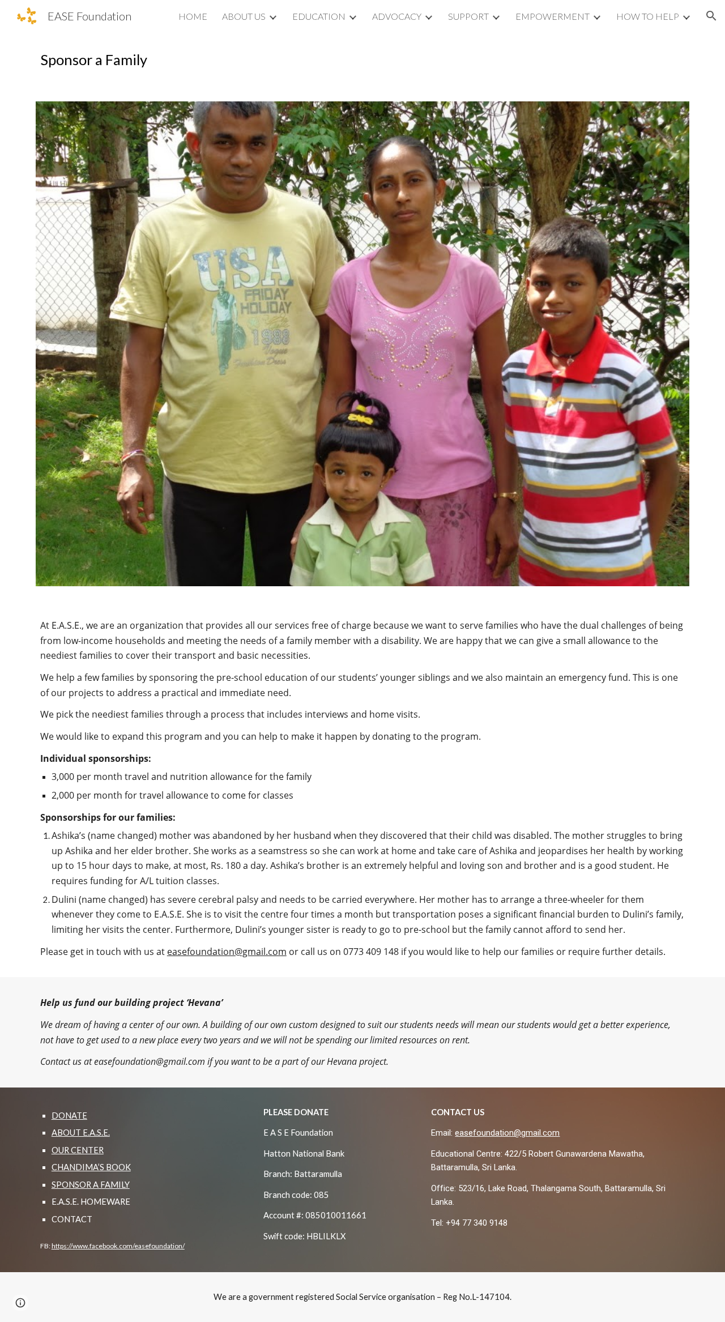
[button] (711, 15)
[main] (362, 59)
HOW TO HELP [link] (647, 16)
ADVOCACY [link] (396, 16)
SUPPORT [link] (468, 16)
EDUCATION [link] (319, 16)
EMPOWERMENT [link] (552, 16)
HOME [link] (192, 16)
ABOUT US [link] (244, 16)
